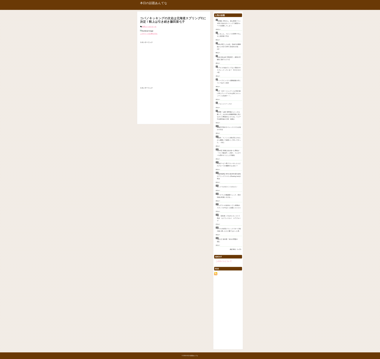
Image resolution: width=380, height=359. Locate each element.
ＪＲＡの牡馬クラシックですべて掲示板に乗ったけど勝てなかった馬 (229, 230)
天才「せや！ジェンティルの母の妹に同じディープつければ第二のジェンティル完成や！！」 (229, 93)
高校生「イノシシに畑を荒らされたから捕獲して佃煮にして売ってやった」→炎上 (229, 140)
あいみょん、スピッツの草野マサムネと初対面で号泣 (229, 35)
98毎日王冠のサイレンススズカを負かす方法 (229, 128)
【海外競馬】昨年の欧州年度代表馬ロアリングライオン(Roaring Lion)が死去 (229, 176)
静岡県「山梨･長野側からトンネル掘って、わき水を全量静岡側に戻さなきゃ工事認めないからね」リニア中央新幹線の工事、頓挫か (229, 115)
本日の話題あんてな (153, 3)
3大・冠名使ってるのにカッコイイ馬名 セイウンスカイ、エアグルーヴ (229, 218)
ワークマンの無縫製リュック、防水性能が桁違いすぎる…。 (229, 196)
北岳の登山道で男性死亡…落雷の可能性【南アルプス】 (229, 58)
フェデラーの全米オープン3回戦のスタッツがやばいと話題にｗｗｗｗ (229, 206)
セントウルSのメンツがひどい (227, 187)
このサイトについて (224, 261)
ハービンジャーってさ (224, 104)
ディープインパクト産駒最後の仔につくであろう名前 (229, 82)
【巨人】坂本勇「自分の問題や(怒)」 (227, 240)
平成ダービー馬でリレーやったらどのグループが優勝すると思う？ (229, 165)
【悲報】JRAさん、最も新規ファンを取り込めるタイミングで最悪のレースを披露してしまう (229, 23)
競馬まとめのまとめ (149, 27)
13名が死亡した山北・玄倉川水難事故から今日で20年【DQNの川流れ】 (229, 46)
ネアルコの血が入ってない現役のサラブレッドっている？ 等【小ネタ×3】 (229, 70)
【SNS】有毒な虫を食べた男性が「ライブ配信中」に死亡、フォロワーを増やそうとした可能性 (229, 153)
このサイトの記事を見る (148, 34)
